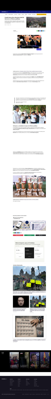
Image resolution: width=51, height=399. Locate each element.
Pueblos (19, 14)
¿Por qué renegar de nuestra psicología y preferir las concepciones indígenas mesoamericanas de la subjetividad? (19, 309)
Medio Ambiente (11, 14)
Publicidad (11, 382)
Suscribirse (29, 256)
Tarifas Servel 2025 (37, 394)
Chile (19, 11)
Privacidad (44, 394)
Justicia (23, 14)
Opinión (36, 11)
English (29, 11)
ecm (10, 24)
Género (26, 14)
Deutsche (32, 11)
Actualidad (35, 381)
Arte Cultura (34, 14)
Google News (18, 235)
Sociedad (29, 14)
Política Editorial (12, 381)
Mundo (17, 11)
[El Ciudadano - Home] (5, 11)
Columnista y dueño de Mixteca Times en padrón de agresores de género (31, 71)
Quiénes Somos (12, 380)
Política (6, 14)
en (48, 394)
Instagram (19, 381)
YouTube (41, 235)
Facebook (19, 380)
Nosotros (23, 394)
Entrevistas (39, 11)
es (47, 394)
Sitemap (42, 394)
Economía (15, 14)
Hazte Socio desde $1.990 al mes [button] (41, 14)
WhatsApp (29, 235)
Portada (35, 380)
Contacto (11, 383)
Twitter (19, 382)
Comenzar (20, 256)
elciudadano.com (17, 218)
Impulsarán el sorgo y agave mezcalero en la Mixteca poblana (29, 199)
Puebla (8, 24)
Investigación (44, 11)
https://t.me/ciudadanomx (18, 217)
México (22, 11)
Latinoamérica (25, 11)
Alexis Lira (14, 30)
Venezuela (27, 382)
